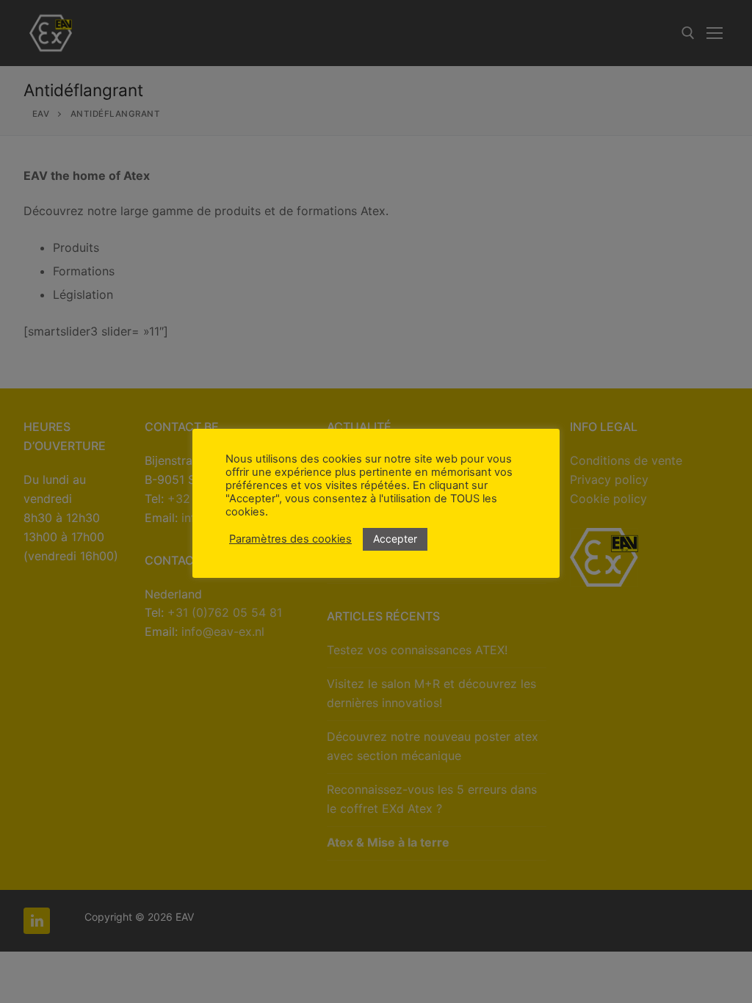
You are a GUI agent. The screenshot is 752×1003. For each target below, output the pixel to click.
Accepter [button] (395, 538)
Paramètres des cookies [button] (290, 539)
